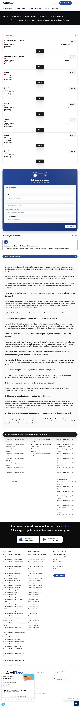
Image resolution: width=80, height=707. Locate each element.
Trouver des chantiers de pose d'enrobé (12, 616)
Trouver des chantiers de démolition (11, 644)
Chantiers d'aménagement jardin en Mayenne (40, 450)
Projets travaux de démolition (35, 566)
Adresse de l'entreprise (12, 202)
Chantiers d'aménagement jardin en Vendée (40, 455)
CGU (40, 675)
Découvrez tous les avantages (12, 256)
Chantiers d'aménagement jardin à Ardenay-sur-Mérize (15, 469)
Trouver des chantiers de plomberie (11, 569)
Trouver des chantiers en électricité (11, 578)
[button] (72, 235)
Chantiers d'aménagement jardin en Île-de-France (66, 483)
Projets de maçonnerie (34, 601)
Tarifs (45, 8)
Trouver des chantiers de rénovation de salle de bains (13, 633)
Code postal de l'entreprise (13, 209)
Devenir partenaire (58, 561)
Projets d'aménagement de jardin (36, 559)
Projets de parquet (33, 616)
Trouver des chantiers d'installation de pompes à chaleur (14, 624)
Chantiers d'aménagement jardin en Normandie (65, 502)
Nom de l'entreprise (11, 187)
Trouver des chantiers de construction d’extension (12, 650)
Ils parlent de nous (58, 566)
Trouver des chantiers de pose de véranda (13, 641)
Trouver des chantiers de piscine (10, 590)
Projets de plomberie (33, 604)
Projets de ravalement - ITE (35, 578)
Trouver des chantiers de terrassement (12, 559)
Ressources (55, 8)
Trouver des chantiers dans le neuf (11, 665)
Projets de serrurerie (33, 611)
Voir (39, 51)
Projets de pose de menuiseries (36, 561)
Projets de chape (32, 630)
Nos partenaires (57, 564)
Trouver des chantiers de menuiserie (11, 566)
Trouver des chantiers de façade (10, 592)
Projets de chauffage (33, 625)
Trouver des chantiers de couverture (11, 585)
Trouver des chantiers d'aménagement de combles (13, 654)
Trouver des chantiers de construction (12, 646)
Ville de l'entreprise (11, 216)
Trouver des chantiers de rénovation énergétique (11, 629)
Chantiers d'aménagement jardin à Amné (15, 455)
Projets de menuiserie (33, 594)
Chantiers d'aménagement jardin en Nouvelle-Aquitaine (65, 506)
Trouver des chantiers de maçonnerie (11, 564)
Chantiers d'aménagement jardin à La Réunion (66, 488)
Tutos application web (59, 554)
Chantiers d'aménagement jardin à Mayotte (65, 497)
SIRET (7, 195)
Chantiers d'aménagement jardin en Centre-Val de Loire (65, 455)
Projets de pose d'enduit (34, 571)
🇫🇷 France (39, 689)
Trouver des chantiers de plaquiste (11, 576)
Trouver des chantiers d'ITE (9, 658)
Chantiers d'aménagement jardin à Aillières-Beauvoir (15, 445)
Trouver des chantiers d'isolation (10, 637)
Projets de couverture (33, 620)
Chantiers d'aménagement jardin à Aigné (15, 441)
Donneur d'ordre (20, 8)
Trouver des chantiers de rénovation (11, 571)
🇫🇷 (75, 3)
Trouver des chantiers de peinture (11, 573)
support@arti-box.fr (60, 672)
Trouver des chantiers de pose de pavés (12, 613)
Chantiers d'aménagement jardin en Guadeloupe (65, 469)
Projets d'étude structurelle (35, 576)
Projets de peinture (33, 606)
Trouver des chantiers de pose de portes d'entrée (12, 607)
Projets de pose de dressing (35, 580)
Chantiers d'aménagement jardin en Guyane (65, 473)
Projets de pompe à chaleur (35, 585)
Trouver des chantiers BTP (9, 594)
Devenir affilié (59, 575)
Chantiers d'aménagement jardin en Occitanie (65, 511)
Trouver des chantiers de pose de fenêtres (13, 597)
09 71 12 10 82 (60, 675)
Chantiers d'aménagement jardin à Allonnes (15, 450)
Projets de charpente (33, 627)
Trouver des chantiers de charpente (11, 583)
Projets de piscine (32, 613)
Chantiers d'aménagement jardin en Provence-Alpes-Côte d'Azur (65, 516)
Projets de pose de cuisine (34, 583)
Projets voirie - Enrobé (33, 599)
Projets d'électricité (33, 597)
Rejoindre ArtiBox (65, 3)
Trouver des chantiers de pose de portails (13, 604)
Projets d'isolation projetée (35, 573)
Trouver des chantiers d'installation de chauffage (12, 556)
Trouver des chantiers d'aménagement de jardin (13, 662)
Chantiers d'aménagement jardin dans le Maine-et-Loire (41, 445)
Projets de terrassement (34, 590)
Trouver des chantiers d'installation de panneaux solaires (12, 619)
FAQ (54, 569)
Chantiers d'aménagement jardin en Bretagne (65, 450)
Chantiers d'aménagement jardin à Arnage (15, 473)
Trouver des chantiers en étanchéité (11, 580)
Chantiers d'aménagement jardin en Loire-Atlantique (40, 441)
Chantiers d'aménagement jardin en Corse (65, 459)
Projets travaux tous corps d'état (36, 564)
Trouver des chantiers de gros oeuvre (11, 639)
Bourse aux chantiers (35, 8)
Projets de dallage (32, 623)
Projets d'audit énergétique (35, 587)
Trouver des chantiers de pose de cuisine (12, 561)
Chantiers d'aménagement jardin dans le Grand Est (67, 464)
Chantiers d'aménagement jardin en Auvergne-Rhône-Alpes (65, 441)
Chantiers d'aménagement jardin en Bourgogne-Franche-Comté (65, 445)
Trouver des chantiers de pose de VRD (12, 611)
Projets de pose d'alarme (34, 592)
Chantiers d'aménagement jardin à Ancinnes (15, 459)
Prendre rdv (56, 559)
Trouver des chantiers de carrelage (11, 587)
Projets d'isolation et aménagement (37, 554)
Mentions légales (40, 672)
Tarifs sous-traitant (58, 571)
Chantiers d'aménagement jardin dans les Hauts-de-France (66, 478)
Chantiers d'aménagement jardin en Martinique (65, 492)
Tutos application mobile (59, 557)
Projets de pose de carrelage (35, 569)
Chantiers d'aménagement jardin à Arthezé (15, 478)
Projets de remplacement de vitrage (37, 557)
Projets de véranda (33, 608)
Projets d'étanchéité (33, 618)
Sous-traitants (7, 8)
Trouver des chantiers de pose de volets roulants (12, 600)
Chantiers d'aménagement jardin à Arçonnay (15, 464)
